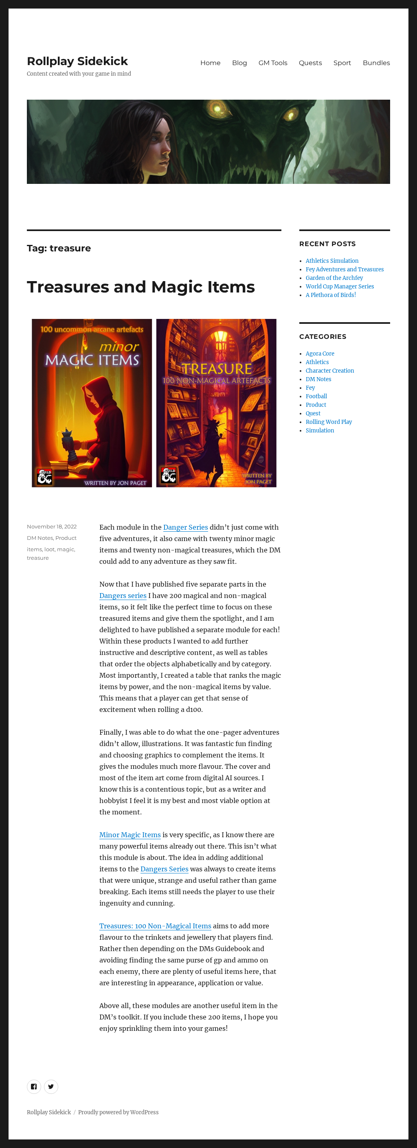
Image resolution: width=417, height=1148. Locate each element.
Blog (239, 63)
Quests (310, 63)
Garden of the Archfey (334, 278)
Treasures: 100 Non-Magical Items (155, 926)
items (34, 549)
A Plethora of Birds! (331, 295)
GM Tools (273, 63)
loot (49, 549)
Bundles (376, 63)
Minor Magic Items (130, 835)
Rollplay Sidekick (77, 61)
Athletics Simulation (332, 261)
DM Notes (40, 538)
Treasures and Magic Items (141, 287)
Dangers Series (164, 869)
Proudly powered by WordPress (118, 1112)
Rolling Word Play (329, 422)
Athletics (317, 362)
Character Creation (330, 370)
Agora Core (320, 353)
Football (316, 396)
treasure (38, 557)
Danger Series (185, 527)
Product (66, 538)
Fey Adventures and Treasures (345, 269)
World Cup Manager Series (340, 286)
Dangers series (123, 595)
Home (210, 63)
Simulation (320, 430)
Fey (310, 387)
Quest (313, 413)
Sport (342, 63)
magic (65, 549)
